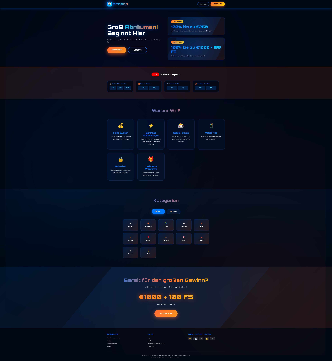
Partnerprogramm (112, 344)
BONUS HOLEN (117, 50)
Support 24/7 (151, 347)
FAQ (149, 338)
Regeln (149, 341)
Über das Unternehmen (113, 338)
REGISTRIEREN (218, 4)
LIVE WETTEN (137, 50)
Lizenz (109, 341)
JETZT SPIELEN (166, 313)
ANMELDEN (203, 4)
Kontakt (109, 347)
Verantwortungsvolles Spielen (156, 344)
